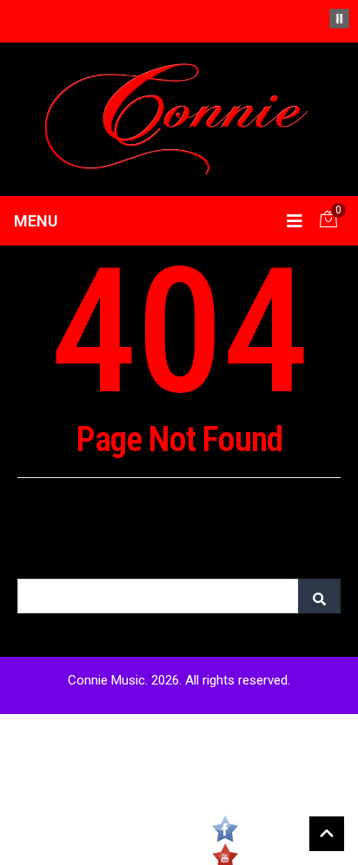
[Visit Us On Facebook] (224, 829)
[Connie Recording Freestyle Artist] (179, 118)
